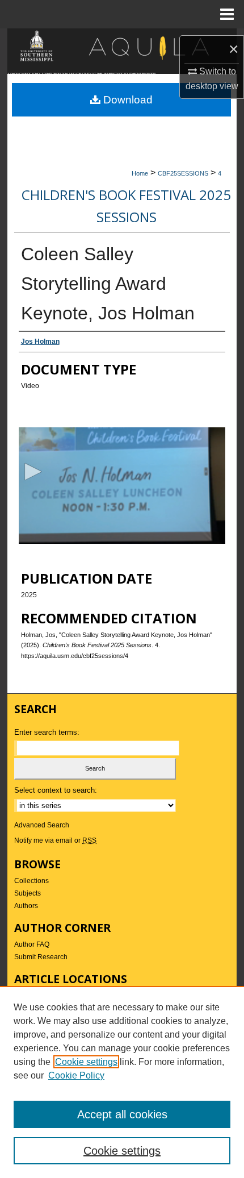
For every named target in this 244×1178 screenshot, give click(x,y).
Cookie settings (86, 1062)
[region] (122, 1082)
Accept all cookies (122, 1114)
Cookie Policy (76, 1075)
